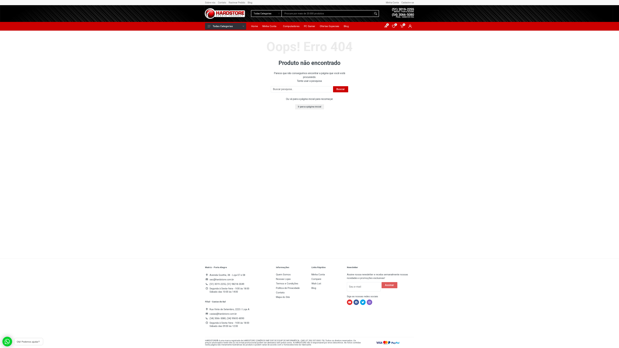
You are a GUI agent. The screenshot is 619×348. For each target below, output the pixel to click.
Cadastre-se (407, 2)
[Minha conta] (410, 26)
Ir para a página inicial (309, 106)
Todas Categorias (223, 26)
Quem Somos (283, 274)
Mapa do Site (283, 297)
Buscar (340, 89)
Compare (316, 279)
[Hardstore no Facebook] (356, 302)
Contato (222, 2)
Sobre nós (210, 2)
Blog (250, 2)
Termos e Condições (287, 283)
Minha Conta (392, 2)
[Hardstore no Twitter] (363, 302)
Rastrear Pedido (237, 2)
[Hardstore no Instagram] (369, 302)
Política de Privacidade (288, 288)
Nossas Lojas (283, 279)
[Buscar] (375, 13)
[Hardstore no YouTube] (349, 302)
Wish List (316, 283)
